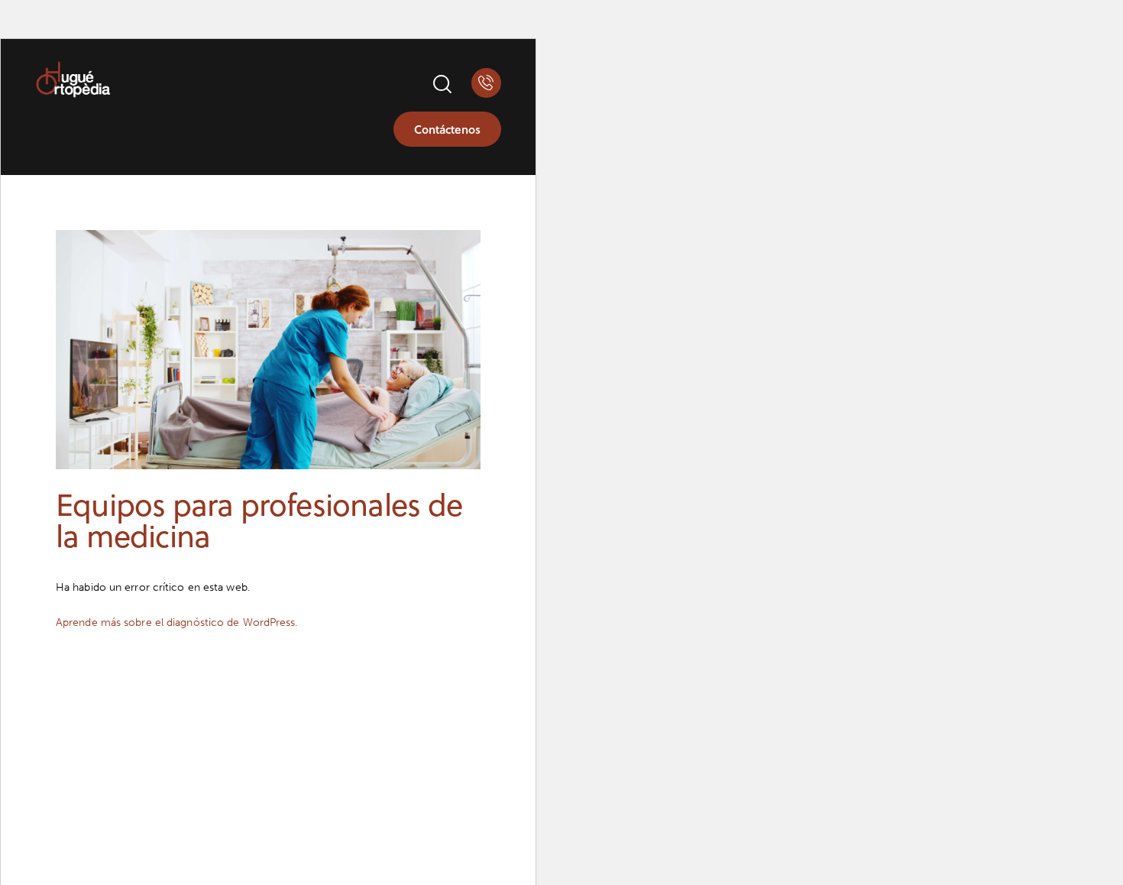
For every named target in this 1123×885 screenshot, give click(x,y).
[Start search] (441, 84)
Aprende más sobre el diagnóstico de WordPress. (177, 622)
